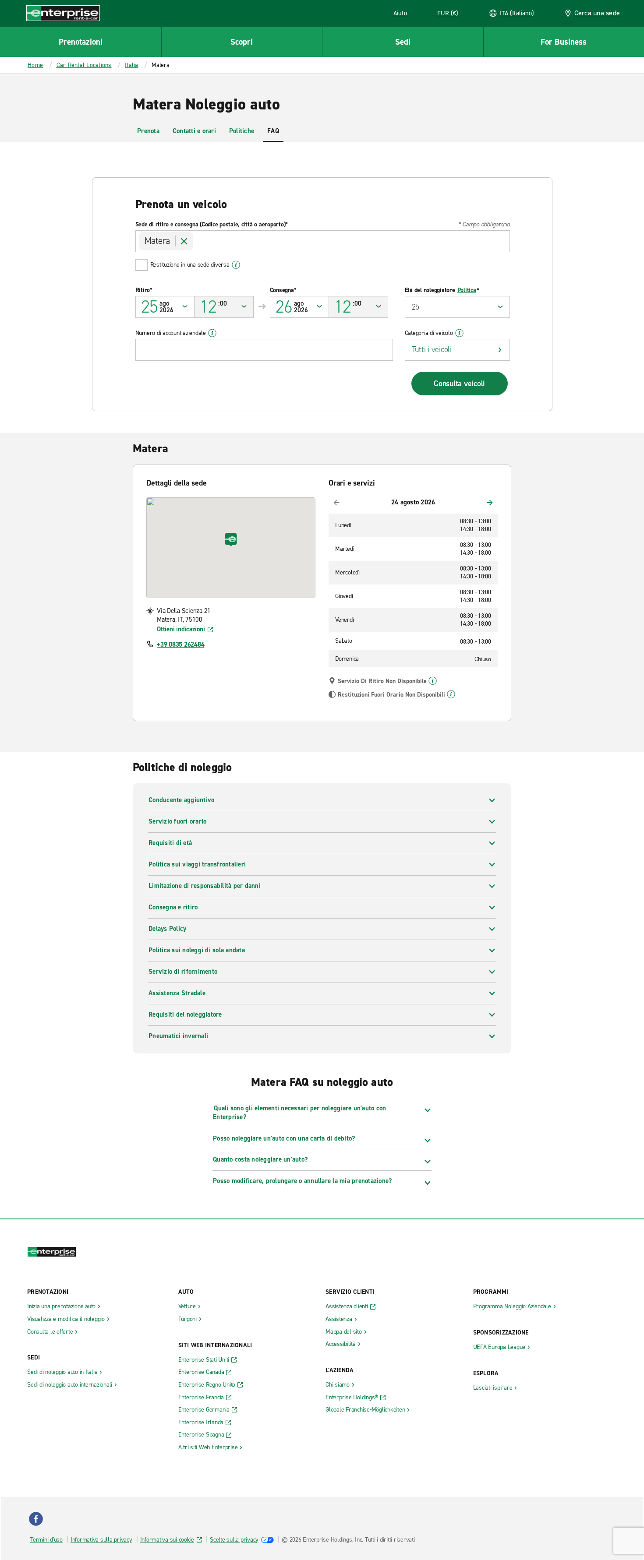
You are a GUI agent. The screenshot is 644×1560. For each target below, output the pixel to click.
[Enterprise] (63, 13)
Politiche (241, 131)
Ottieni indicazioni (181, 629)
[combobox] (322, 241)
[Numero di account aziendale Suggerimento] (212, 333)
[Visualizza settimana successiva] (489, 502)
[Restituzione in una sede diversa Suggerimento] (236, 265)
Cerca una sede (597, 13)
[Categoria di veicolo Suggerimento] (459, 333)
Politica (466, 290)
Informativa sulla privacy (101, 1539)
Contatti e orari (194, 131)
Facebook (36, 1519)
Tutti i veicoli (432, 349)
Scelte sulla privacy (234, 1539)
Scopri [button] (241, 41)
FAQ (273, 131)
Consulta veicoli (459, 383)
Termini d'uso (46, 1539)
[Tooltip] (432, 680)
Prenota (148, 131)
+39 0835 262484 (180, 644)
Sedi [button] (402, 41)
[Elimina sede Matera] (184, 241)
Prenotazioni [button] (81, 41)
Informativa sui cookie (167, 1539)
